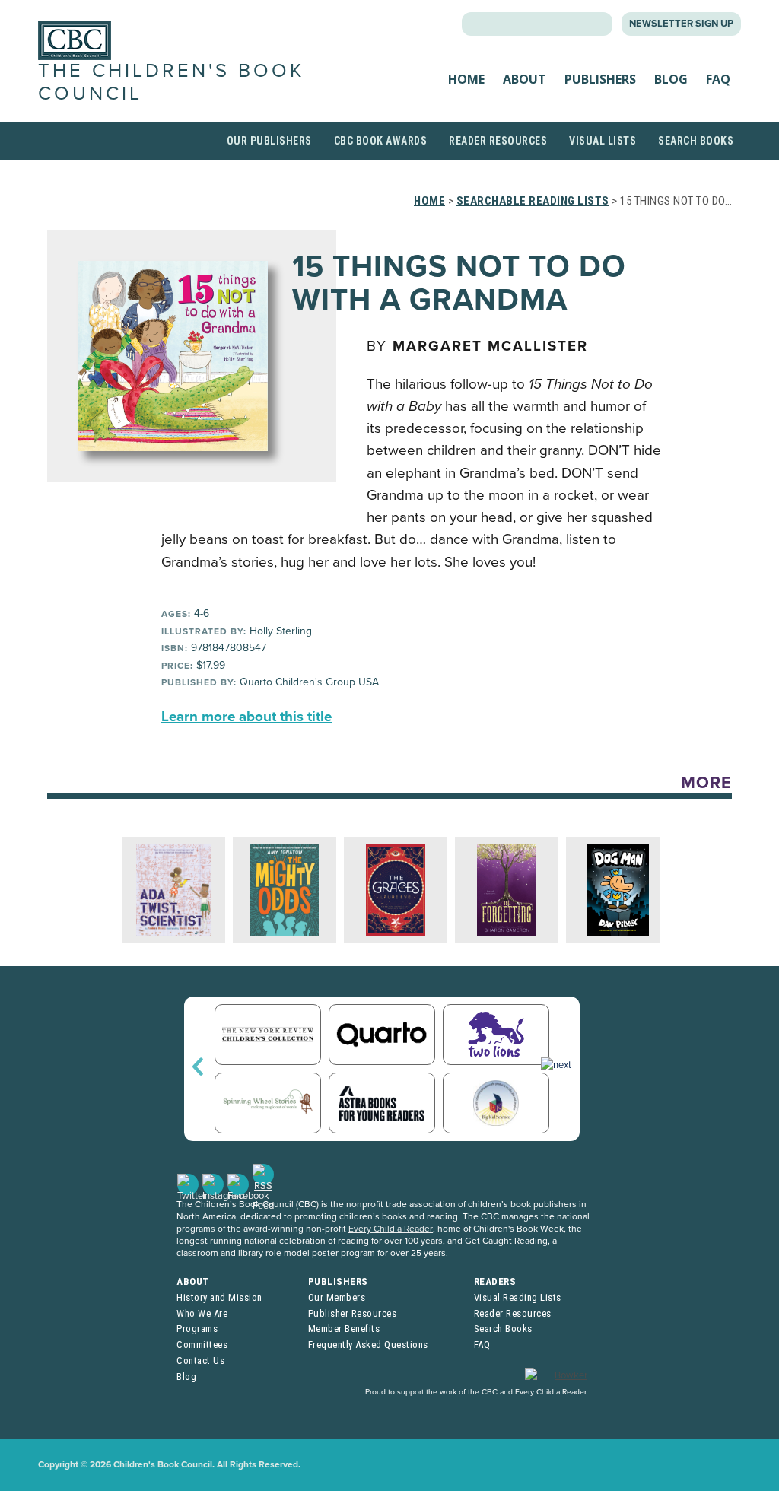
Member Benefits (344, 1328)
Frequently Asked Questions (368, 1344)
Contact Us (200, 1360)
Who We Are (201, 1313)
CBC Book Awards (381, 141)
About (524, 79)
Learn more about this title (246, 716)
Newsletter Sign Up (681, 23)
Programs (197, 1328)
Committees (201, 1344)
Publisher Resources (352, 1313)
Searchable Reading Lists (532, 201)
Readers (495, 1281)
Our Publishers (269, 141)
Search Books (695, 141)
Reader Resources (498, 141)
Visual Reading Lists (517, 1297)
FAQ (718, 79)
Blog (671, 79)
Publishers (600, 79)
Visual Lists (602, 141)
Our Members (337, 1297)
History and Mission (219, 1297)
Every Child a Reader (390, 1228)
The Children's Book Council (171, 81)
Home (466, 79)
